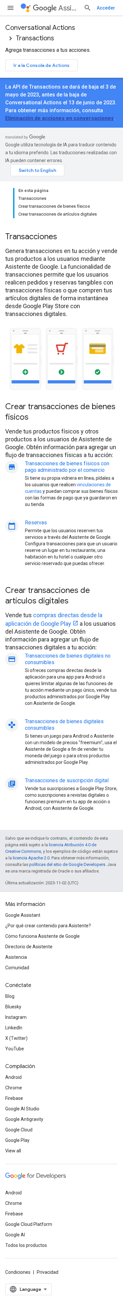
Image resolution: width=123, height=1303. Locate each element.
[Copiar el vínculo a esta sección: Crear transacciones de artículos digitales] (77, 601)
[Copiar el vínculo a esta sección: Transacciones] (65, 237)
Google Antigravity (24, 1119)
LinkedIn (13, 1027)
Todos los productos (26, 1245)
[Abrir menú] (10, 8)
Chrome (13, 1087)
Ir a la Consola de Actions (41, 65)
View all (13, 1150)
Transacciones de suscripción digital (67, 780)
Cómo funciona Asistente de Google (42, 936)
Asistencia (16, 957)
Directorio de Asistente (28, 946)
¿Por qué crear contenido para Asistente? (48, 925)
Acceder (106, 8)
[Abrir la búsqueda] (88, 8)
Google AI (15, 1234)
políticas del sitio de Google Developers (67, 864)
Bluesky (13, 1006)
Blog (9, 996)
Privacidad (47, 1272)
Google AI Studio (22, 1108)
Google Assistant (22, 915)
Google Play (17, 1140)
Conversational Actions (40, 28)
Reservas (36, 522)
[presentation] (61, 236)
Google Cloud (18, 1129)
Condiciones (18, 1272)
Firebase (14, 1098)
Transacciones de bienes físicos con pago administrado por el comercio (67, 466)
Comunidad (17, 967)
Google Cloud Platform (28, 1224)
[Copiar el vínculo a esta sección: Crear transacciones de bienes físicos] (37, 418)
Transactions (35, 38)
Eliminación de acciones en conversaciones (59, 118)
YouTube (14, 1048)
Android (13, 1077)
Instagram (16, 1017)
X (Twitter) (16, 1038)
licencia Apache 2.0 (31, 857)
